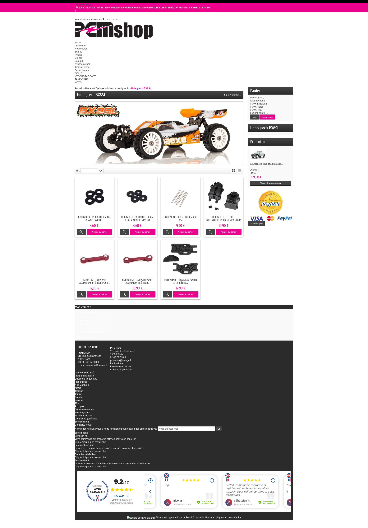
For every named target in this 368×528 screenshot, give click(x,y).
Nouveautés (81, 48)
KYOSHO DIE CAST (85, 76)
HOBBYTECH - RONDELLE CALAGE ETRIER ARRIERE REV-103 (137, 219)
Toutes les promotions (270, 183)
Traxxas (79, 391)
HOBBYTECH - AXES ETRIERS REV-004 (180, 219)
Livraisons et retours (120, 366)
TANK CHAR (81, 79)
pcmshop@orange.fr (96, 365)
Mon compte (83, 307)
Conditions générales (121, 369)
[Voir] (81, 232)
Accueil (78, 88)
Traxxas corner (82, 67)
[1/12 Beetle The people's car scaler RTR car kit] (258, 154)
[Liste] (239, 170)
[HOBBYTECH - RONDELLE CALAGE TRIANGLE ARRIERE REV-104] (94, 197)
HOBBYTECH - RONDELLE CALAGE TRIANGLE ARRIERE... (94, 219)
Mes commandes (89, 312)
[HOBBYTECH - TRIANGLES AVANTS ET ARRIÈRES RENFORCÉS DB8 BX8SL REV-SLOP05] (180, 259)
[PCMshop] (114, 30)
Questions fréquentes (86, 378)
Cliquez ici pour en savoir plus (90, 442)
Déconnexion (88, 337)
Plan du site (81, 382)
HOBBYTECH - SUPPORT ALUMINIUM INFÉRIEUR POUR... (94, 281)
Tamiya (78, 394)
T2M (77, 403)
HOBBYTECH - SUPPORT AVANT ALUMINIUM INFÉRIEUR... (137, 281)
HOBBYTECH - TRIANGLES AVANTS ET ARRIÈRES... (180, 281)
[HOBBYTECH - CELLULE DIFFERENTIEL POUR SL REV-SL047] (224, 197)
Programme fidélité (84, 375)
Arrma (78, 388)
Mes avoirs (85, 320)
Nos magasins (82, 412)
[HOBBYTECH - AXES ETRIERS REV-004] (180, 197)
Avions (78, 55)
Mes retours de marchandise (94, 316)
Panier (255, 90)
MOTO (78, 82)
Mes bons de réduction (92, 332)
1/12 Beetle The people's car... (266, 164)
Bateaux (79, 61)
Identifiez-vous (94, 19)
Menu (78, 42)
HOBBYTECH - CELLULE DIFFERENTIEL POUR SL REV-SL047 (223, 219)
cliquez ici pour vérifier (228, 517)
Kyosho (79, 400)
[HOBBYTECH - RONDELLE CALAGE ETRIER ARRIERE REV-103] (137, 197)
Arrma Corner (82, 70)
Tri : (78, 170)
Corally (78, 397)
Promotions (81, 45)
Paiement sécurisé (84, 372)
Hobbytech (122, 88)
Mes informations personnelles (96, 328)
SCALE (78, 73)
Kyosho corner (82, 64)
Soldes (78, 51)
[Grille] (233, 170)
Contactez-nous (83, 4)
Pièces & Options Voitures (99, 88)
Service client (82, 421)
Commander (267, 117)
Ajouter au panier (99, 232)
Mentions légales (84, 415)
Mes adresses (87, 324)
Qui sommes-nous (84, 409)
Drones (78, 58)
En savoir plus (256, 223)
